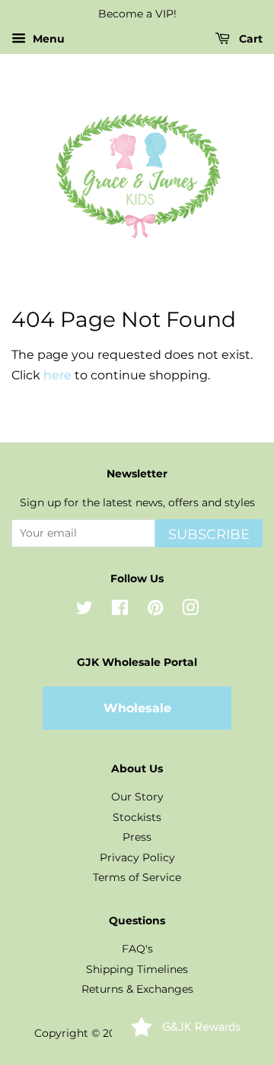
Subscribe (209, 534)
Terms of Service (137, 877)
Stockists (137, 817)
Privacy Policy (137, 857)
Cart (249, 39)
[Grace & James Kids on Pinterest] (155, 610)
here (57, 375)
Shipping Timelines (137, 969)
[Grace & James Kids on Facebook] (120, 610)
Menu (47, 39)
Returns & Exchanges (137, 989)
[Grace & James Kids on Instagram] (190, 610)
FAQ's (137, 949)
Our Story (137, 797)
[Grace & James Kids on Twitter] (84, 610)
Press (137, 837)
